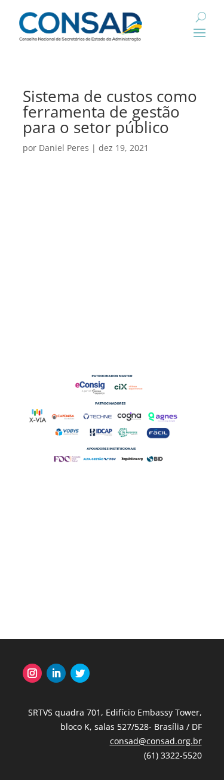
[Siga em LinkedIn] (56, 673)
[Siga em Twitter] (80, 673)
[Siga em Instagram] (32, 673)
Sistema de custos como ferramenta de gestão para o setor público (110, 111)
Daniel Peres (64, 147)
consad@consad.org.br (156, 741)
